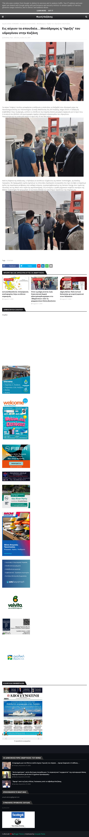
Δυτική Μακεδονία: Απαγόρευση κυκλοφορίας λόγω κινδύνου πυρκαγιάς (15, 294)
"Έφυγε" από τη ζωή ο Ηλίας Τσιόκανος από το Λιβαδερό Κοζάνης (36, 781)
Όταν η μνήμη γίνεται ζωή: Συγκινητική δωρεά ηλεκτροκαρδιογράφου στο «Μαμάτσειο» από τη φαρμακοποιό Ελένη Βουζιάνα (43, 296)
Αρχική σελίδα (6, 24)
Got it (50, 11)
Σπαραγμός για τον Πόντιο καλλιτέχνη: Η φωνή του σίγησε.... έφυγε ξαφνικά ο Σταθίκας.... (46, 763)
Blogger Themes (19, 834)
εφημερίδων (27, 741)
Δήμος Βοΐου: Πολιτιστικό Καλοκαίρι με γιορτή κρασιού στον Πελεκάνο (72, 294)
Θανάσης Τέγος (8, 38)
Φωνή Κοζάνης (44, 16)
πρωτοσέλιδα (19, 741)
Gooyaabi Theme (40, 834)
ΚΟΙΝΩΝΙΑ (15, 24)
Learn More (41, 11)
